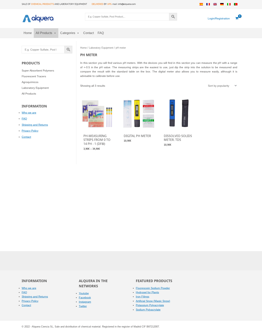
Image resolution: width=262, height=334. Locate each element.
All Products (44, 33)
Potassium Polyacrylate (150, 305)
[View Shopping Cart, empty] (237, 18)
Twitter (83, 306)
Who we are (29, 112)
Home (28, 33)
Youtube (84, 293)
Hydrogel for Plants (147, 292)
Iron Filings (142, 296)
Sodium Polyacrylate (148, 309)
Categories (67, 33)
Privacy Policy (30, 130)
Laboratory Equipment (101, 47)
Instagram (85, 301)
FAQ (101, 33)
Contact (88, 33)
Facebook (85, 297)
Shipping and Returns (35, 124)
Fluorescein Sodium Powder (153, 288)
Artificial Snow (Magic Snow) (153, 300)
